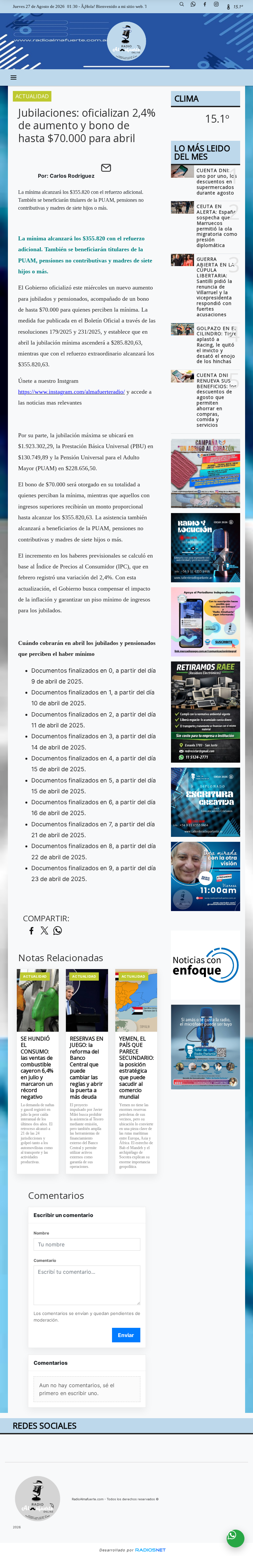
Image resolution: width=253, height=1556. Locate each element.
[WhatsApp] (195, 6)
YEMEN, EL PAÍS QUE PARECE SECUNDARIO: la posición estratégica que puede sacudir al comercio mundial (136, 1068)
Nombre (41, 1233)
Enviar (126, 1335)
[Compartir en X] (44, 931)
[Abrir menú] (13, 77)
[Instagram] (218, 6)
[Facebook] (207, 6)
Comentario (45, 1260)
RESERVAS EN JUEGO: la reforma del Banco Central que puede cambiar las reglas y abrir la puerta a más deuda (86, 1068)
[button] (184, 6)
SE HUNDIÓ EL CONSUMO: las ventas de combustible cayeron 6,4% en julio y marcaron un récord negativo (37, 1068)
